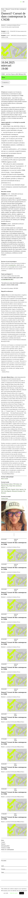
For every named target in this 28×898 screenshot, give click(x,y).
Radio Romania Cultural (6, 484)
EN (23, 2)
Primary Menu (27, 2)
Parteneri (3, 844)
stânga (7, 534)
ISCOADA (8, 489)
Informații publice (5, 846)
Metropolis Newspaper (17, 491)
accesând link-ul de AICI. (7, 279)
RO (21, 2)
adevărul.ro (18, 485)
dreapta (25, 534)
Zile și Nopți (9, 485)
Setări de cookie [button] (13, 893)
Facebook (2, 854)
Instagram (6, 854)
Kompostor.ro (5, 82)
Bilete (2, 840)
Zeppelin (13, 489)
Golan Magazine (7, 491)
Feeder (17, 489)
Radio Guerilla (4, 478)
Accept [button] (21, 893)
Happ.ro (3, 487)
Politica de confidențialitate (7, 849)
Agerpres (21, 489)
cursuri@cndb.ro (12, 265)
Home (2, 9)
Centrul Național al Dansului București (8, 4)
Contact (3, 842)
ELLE (14, 485)
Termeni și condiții (5, 847)
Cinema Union (4, 498)
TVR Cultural (16, 484)
